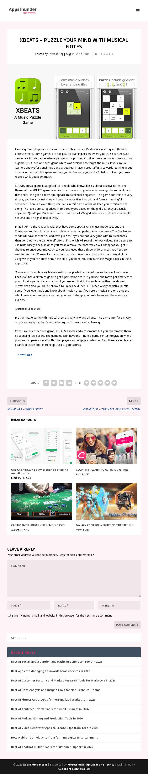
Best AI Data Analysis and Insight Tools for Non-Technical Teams (55, 690)
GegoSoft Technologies (73, 769)
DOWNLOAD (25, 355)
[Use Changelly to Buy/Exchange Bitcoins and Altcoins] (41, 446)
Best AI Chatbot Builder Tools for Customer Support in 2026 (52, 747)
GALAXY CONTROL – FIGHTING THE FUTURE (104, 525)
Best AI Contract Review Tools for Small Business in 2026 (50, 709)
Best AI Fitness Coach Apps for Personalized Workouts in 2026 (53, 699)
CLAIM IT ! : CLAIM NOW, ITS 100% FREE (102, 469)
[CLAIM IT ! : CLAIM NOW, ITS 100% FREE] (106, 446)
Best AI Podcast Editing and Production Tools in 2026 (47, 718)
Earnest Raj (55, 54)
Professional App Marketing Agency (90, 764)
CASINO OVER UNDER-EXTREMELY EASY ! (38, 525)
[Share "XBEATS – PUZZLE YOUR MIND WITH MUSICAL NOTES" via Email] (69, 383)
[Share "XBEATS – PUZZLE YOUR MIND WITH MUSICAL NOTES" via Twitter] (54, 383)
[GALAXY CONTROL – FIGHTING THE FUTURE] (106, 501)
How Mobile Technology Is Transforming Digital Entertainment (54, 737)
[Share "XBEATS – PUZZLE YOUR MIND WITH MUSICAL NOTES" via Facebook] (46, 383)
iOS (87, 54)
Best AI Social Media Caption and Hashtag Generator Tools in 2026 (56, 661)
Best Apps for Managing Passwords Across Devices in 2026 (50, 671)
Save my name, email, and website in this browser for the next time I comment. (62, 615)
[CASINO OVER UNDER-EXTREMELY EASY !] (41, 501)
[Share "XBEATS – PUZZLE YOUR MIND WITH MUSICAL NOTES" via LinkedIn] (61, 383)
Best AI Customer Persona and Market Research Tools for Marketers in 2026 (63, 680)
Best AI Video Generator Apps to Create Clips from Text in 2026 (54, 728)
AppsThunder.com (35, 764)
